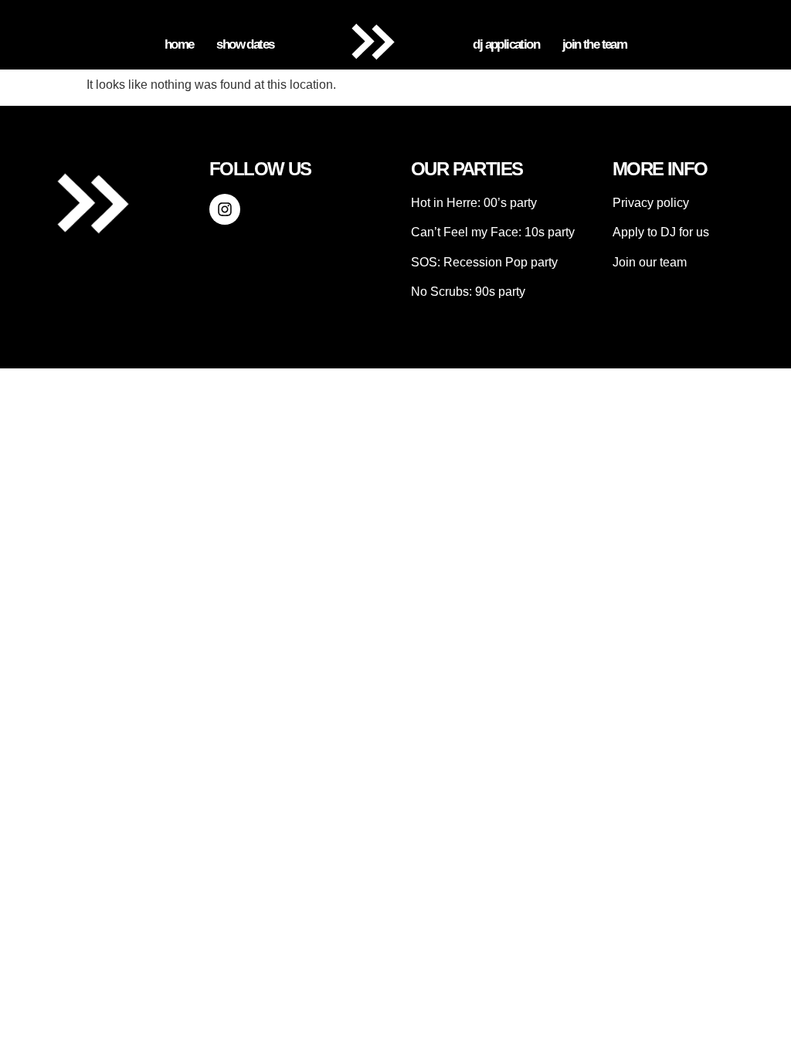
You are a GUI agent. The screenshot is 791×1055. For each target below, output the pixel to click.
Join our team (650, 262)
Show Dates (244, 44)
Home (179, 44)
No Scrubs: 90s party (468, 291)
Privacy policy (651, 202)
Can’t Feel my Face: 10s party (493, 232)
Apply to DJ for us (661, 232)
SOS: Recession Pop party (484, 262)
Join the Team (594, 44)
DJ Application (506, 44)
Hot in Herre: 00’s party (474, 202)
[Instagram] (224, 209)
